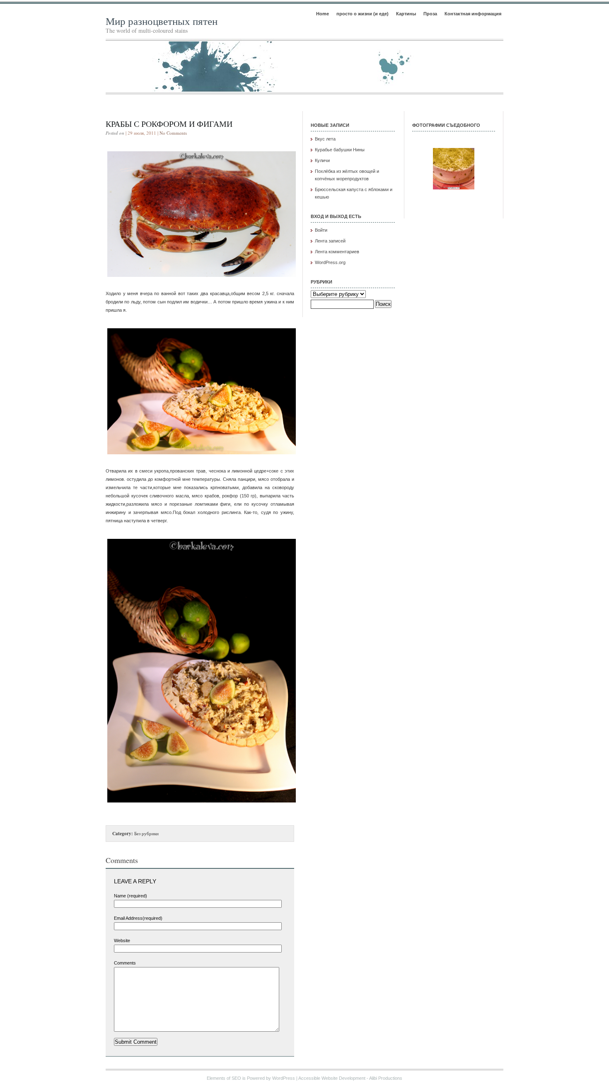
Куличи (322, 160)
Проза (430, 13)
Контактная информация (473, 13)
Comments (125, 962)
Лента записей (330, 240)
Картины (406, 13)
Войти (321, 230)
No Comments (173, 133)
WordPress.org (330, 262)
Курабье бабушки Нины (340, 149)
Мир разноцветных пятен (162, 21)
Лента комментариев (337, 251)
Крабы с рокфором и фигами (169, 123)
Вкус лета (325, 138)
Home (322, 13)
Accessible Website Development (331, 1078)
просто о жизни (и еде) (362, 13)
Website (122, 940)
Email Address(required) (138, 918)
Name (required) (130, 895)
